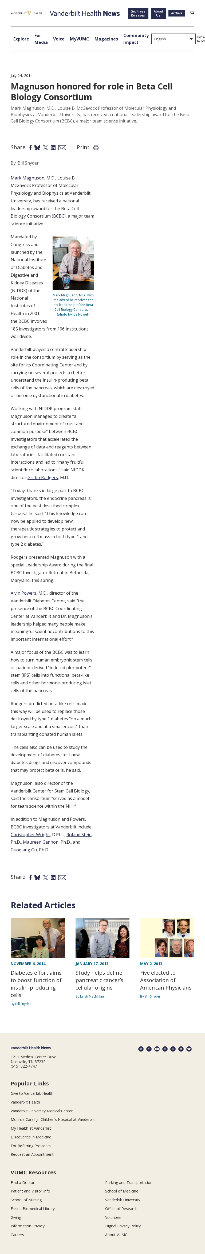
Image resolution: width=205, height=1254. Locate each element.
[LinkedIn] (181, 1049)
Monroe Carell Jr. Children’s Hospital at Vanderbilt (53, 1119)
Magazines (106, 39)
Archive (176, 13)
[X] (173, 1049)
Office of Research (121, 1208)
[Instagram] (165, 1049)
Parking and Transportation (128, 1182)
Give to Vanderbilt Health (32, 1093)
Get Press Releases (138, 13)
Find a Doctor (22, 1182)
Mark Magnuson (27, 178)
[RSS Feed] (141, 1049)
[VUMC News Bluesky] (189, 1049)
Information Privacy (28, 1225)
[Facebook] (149, 1049)
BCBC (58, 216)
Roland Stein (79, 835)
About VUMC (116, 1234)
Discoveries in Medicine (31, 1136)
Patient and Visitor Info (30, 1191)
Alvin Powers (23, 593)
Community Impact (136, 38)
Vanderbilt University (122, 1199)
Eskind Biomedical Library (33, 1208)
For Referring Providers (31, 1145)
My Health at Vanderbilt (31, 1128)
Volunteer (113, 1217)
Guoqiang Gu (24, 850)
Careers (17, 1234)
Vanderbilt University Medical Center (42, 1110)
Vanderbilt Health (25, 1102)
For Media (41, 38)
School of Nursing (26, 1199)
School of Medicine (121, 1191)
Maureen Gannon (40, 842)
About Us (158, 13)
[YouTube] (157, 1049)
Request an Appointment (32, 1154)
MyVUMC (79, 39)
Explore (21, 39)
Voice (59, 39)
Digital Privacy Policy (123, 1225)
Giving (16, 1217)
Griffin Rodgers (42, 477)
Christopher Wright (30, 835)
